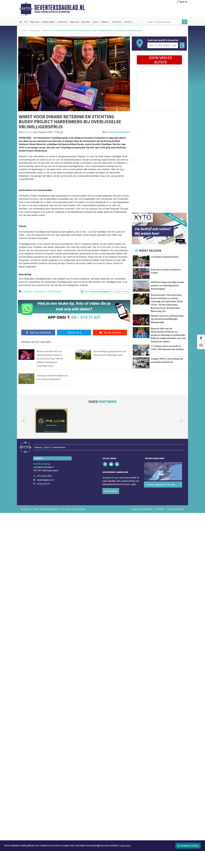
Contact (128, 22)
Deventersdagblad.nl (59, 7)
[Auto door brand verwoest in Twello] (141, 273)
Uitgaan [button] (104, 22)
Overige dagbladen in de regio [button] (160, 484)
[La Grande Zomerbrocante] (141, 261)
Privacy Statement (175, 509)
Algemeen (34, 22)
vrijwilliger (27, 291)
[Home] (20, 22)
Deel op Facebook (40, 332)
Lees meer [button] (125, 845)
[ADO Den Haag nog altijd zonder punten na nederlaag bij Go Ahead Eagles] (141, 286)
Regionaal (74, 22)
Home (24, 30)
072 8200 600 (44, 476)
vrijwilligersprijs (53, 291)
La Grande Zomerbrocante (165, 256)
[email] (201, 345)
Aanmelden (110, 491)
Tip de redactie (112, 332)
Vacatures (117, 22)
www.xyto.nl (43, 483)
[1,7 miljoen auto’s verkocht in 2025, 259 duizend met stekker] (141, 350)
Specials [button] (85, 22)
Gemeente (62, 22)
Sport (95, 22)
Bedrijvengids (48, 22)
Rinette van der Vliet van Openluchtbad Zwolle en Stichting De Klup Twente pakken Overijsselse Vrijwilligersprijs (50, 358)
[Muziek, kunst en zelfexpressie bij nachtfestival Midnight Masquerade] (141, 320)
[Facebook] (105, 464)
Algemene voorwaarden (142, 509)
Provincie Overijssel (118, 132)
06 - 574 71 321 (85, 317)
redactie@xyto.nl (45, 480)
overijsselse (39, 291)
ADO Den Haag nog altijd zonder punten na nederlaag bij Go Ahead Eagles (167, 285)
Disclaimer (160, 509)
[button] (20, 421)
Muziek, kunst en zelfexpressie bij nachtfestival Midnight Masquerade (167, 318)
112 (25, 22)
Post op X (75, 332)
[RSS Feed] (117, 464)
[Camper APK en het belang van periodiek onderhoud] (141, 363)
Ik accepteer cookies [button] (188, 845)
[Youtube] (111, 464)
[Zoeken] (184, 22)
